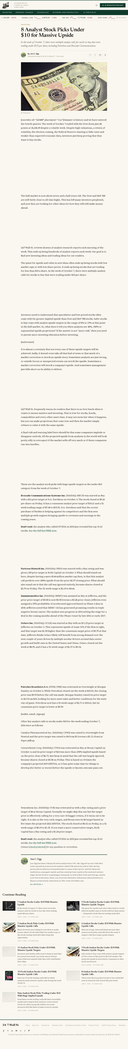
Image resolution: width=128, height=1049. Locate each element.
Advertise (122, 1025)
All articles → (36, 884)
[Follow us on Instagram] (21, 1031)
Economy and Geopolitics (65, 12)
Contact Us (45, 1025)
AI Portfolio (90, 12)
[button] (96, 5)
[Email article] (100, 55)
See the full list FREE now (42, 530)
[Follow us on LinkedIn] (12, 1031)
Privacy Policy (94, 1025)
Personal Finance (24, 12)
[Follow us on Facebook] (3, 1031)
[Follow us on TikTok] (25, 1031)
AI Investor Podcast (114, 5)
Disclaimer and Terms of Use (75, 1025)
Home (28, 1025)
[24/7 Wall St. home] (5, 5)
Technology (43, 12)
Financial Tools (57, 1025)
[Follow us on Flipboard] (29, 1031)
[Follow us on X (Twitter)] (8, 1031)
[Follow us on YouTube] (16, 1031)
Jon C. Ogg (34, 54)
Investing (7, 12)
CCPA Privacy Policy (109, 1025)
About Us (35, 1025)
